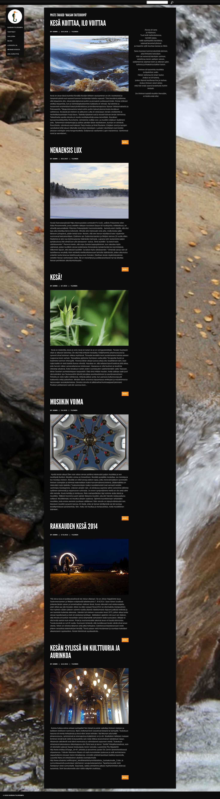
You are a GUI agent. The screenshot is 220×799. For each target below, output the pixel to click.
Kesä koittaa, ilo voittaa (78, 24)
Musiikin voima (66, 402)
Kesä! (56, 278)
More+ (125, 142)
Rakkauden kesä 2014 (74, 527)
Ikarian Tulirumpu (15, 27)
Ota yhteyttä (13, 54)
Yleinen (75, 31)
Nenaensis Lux (66, 151)
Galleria (11, 36)
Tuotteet (11, 32)
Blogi (9, 41)
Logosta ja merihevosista (13, 47)
